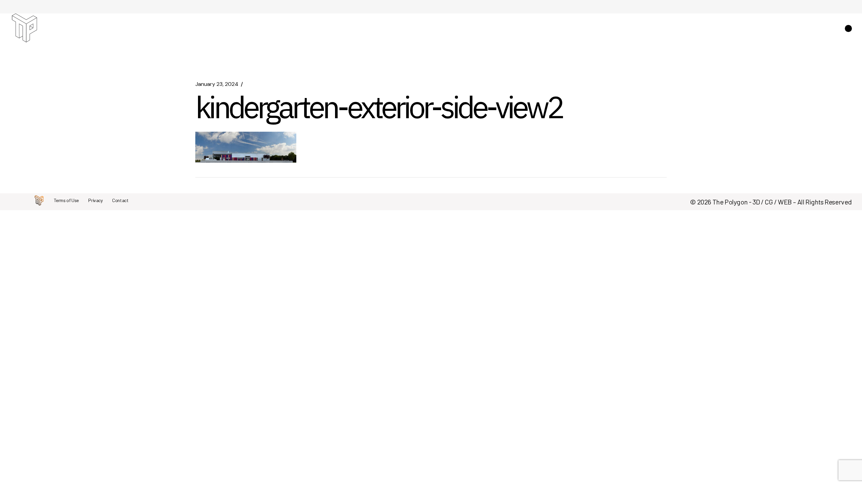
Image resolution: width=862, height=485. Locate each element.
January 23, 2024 (216, 84)
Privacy (95, 200)
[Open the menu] (848, 28)
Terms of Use (66, 200)
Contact (120, 200)
